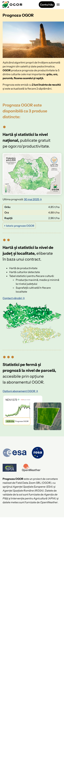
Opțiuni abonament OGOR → (20, 391)
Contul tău (46, 4)
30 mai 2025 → (33, 199)
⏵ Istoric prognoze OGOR (19, 225)
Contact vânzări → (14, 298)
